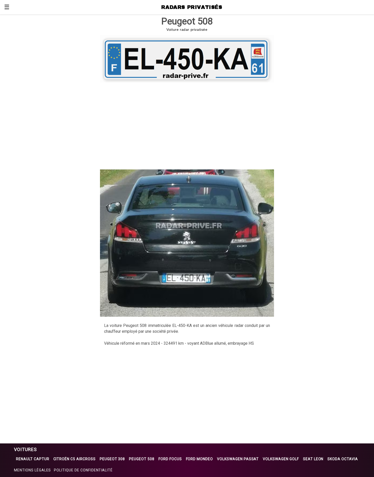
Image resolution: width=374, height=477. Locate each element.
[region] (187, 125)
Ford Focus (170, 459)
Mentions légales (32, 470)
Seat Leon (313, 459)
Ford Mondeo (199, 459)
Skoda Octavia (342, 459)
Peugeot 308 (112, 459)
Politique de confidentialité (83, 470)
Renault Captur (32, 459)
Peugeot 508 (141, 459)
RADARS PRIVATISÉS (191, 7)
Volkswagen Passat (238, 459)
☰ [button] (7, 7)
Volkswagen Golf (281, 459)
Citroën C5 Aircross (74, 459)
